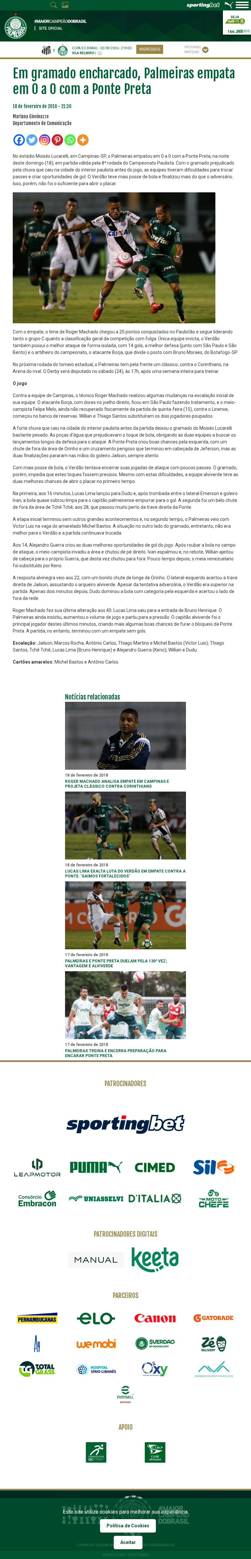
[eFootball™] (125, 1394)
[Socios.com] (155, 1343)
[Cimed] (155, 1167)
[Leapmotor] (37, 1167)
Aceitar (128, 1542)
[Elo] (96, 1318)
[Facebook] (19, 140)
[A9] (37, 1343)
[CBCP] (155, 1452)
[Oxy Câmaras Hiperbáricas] (155, 1368)
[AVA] (213, 1368)
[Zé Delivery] (213, 1343)
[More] (83, 140)
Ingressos (149, 49)
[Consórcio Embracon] (37, 1198)
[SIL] (214, 1167)
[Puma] (96, 1167)
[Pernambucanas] (37, 1318)
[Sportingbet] (125, 1124)
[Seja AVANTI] (235, 19)
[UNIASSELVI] (96, 1198)
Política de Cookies (128, 1525)
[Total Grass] (37, 1368)
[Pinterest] (57, 140)
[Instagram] (44, 140)
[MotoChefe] (214, 1198)
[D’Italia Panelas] (155, 1198)
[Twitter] (32, 140)
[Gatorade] (213, 1318)
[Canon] (155, 1318)
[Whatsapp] (70, 140)
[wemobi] (96, 1343)
